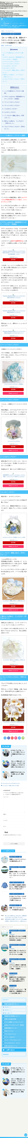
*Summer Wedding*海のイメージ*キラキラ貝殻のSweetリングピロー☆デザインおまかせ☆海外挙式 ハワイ (13, 252)
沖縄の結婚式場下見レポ (11, 1004)
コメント (5, 796)
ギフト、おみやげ (9, 1037)
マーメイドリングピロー (14, 441)
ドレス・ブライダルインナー (12, 1040)
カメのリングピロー (9, 68)
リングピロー (5, 785)
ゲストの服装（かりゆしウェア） (14, 1022)
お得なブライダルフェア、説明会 (14, 1025)
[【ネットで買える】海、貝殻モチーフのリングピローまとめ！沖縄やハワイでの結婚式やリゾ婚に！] (19, 738)
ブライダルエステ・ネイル (12, 1043)
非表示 (17, 87)
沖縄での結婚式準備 (10, 1019)
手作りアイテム (16, 783)
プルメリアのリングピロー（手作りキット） (14, 128)
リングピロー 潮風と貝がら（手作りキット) (14, 600)
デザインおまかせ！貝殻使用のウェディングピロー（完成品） (14, 97)
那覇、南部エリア (8, 1013)
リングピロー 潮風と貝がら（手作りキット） (14, 116)
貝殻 (18, 785)
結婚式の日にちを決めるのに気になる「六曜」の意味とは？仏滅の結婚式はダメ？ (17, 979)
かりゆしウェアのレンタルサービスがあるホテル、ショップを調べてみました (17, 898)
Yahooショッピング (13, 393)
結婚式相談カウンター (10, 1028)
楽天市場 (13, 259)
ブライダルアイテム (7, 783)
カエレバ (16, 257)
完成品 (10, 785)
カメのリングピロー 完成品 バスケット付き (14, 537)
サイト (4, 826)
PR (12, 783)
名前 (4, 814)
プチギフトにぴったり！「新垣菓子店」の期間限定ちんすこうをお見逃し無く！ (17, 991)
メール (5, 820)
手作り (13, 785)
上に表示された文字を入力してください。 (12, 835)
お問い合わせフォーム (10, 1046)
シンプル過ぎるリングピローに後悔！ (14, 92)
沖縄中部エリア (7, 1010)
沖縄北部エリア (7, 1007)
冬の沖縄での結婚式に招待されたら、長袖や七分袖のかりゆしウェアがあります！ (17, 886)
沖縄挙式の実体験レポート (12, 1016)
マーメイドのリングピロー (11, 61)
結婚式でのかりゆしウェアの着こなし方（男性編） (18, 774)
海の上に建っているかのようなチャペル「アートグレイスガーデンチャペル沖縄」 (17, 952)
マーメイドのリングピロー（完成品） (14, 384)
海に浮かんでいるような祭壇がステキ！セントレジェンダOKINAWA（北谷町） (17, 938)
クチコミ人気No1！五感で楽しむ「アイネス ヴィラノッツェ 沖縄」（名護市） (17, 966)
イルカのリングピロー (10, 66)
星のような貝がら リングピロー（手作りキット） (14, 122)
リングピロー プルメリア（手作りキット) (14, 722)
